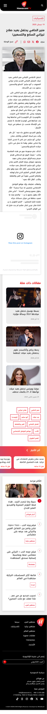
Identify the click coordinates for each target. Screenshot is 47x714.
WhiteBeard (41, 706)
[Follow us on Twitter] (37, 699)
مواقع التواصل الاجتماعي (22, 431)
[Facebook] (37, 42)
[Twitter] (33, 42)
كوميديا (14, 417)
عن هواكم (40, 678)
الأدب (37, 431)
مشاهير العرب (29, 622)
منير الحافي (35, 410)
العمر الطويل (34, 438)
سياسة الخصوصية (37, 672)
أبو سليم (25, 417)
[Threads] (22, 699)
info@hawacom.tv (25, 692)
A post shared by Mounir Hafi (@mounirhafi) (20, 270)
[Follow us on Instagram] (27, 699)
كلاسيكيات (39, 18)
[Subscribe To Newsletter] (4, 661)
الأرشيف (31, 644)
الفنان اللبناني (34, 424)
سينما (17, 622)
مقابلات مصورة (29, 635)
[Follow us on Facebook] (31, 699)
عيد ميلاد (36, 417)
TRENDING (30, 640)
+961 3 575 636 (38, 692)
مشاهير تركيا (30, 626)
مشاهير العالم (29, 631)
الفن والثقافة (19, 424)
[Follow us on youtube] (41, 699)
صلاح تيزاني (22, 410)
